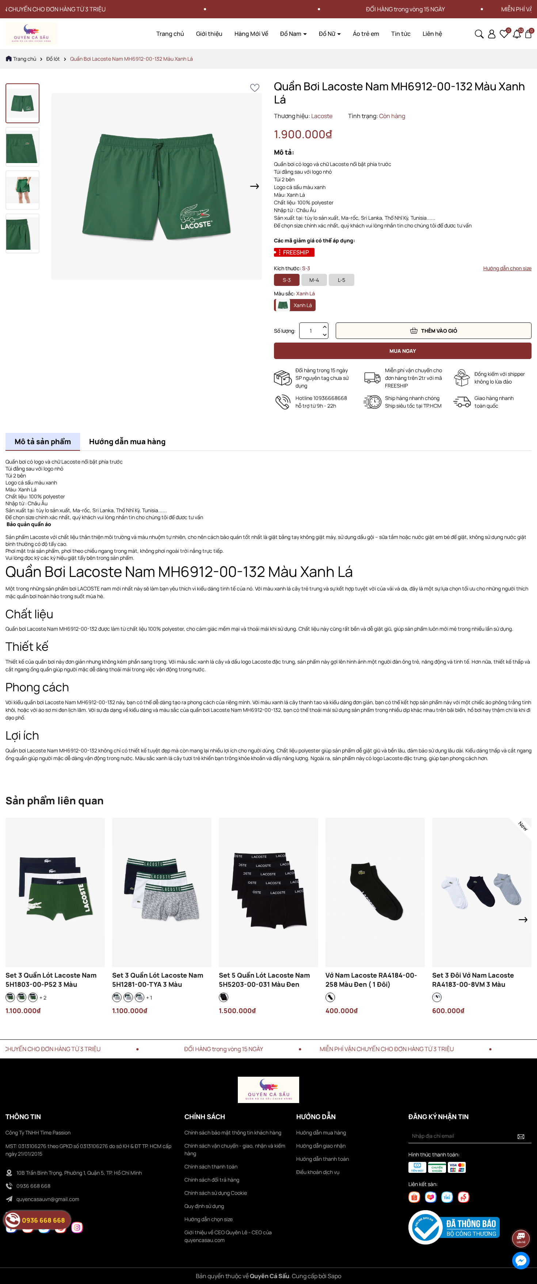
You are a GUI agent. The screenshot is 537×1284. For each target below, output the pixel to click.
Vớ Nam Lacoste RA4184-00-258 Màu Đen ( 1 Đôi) (371, 980)
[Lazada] (431, 1196)
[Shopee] (414, 1196)
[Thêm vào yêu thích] (254, 87)
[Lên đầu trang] (521, 1218)
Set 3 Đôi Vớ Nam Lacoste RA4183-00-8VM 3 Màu (473, 980)
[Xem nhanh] (55, 903)
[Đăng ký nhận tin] (521, 1136)
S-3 (287, 279)
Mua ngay (402, 350)
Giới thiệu (209, 34)
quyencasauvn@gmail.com (47, 1199)
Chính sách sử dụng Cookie (215, 1192)
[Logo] (31, 33)
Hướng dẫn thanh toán (322, 1158)
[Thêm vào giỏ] (355, 903)
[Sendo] (463, 1196)
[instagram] (77, 1226)
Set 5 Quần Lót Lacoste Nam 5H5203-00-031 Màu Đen (264, 980)
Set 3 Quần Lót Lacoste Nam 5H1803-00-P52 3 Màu (50, 980)
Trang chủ (170, 34)
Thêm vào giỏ (439, 330)
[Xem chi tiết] (35, 903)
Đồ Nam (291, 34)
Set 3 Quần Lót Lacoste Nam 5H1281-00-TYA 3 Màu (157, 980)
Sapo (334, 1276)
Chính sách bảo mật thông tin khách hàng (232, 1132)
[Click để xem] (156, 186)
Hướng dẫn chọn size (507, 268)
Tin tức (401, 34)
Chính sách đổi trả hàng (211, 1179)
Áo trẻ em (366, 34)
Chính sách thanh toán (210, 1166)
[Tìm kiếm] (479, 33)
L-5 (341, 279)
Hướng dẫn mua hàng (321, 1132)
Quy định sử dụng (204, 1205)
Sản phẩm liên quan (54, 800)
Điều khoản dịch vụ (317, 1171)
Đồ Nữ (327, 34)
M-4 (314, 279)
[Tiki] (447, 1196)
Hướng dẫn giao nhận (321, 1145)
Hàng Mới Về (251, 34)
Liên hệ (432, 34)
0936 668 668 (33, 1185)
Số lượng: (285, 330)
